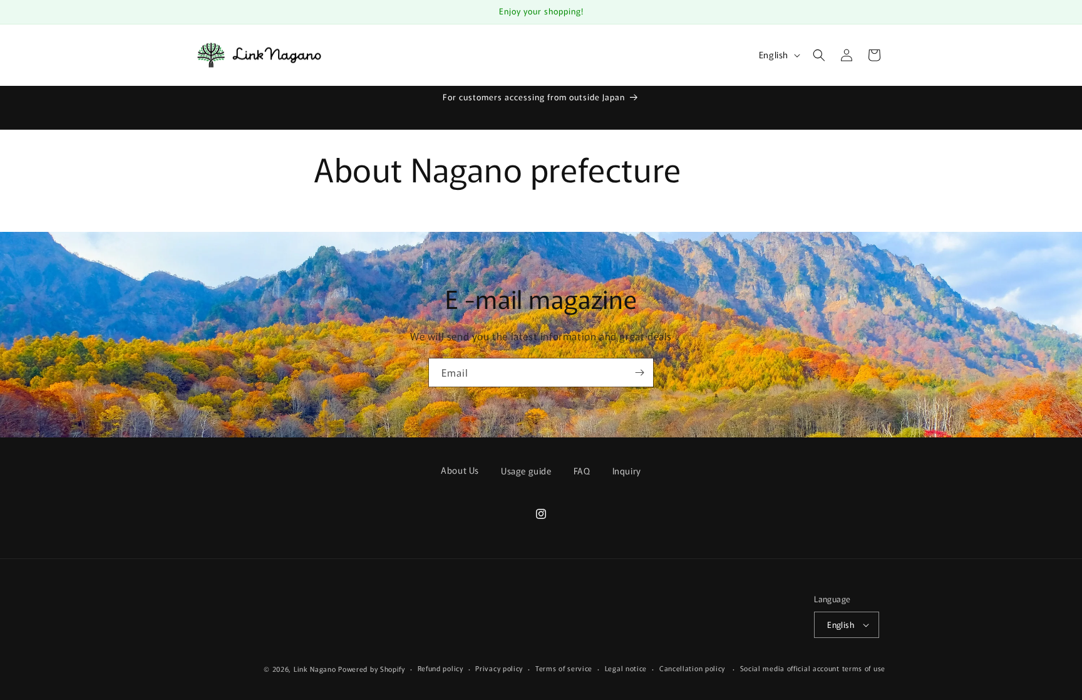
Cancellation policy (692, 668)
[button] (819, 55)
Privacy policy (499, 668)
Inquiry (626, 470)
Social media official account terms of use (812, 668)
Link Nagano (315, 669)
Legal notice (626, 668)
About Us (460, 470)
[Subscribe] (639, 372)
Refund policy (440, 668)
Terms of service (563, 668)
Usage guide (526, 470)
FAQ (582, 470)
